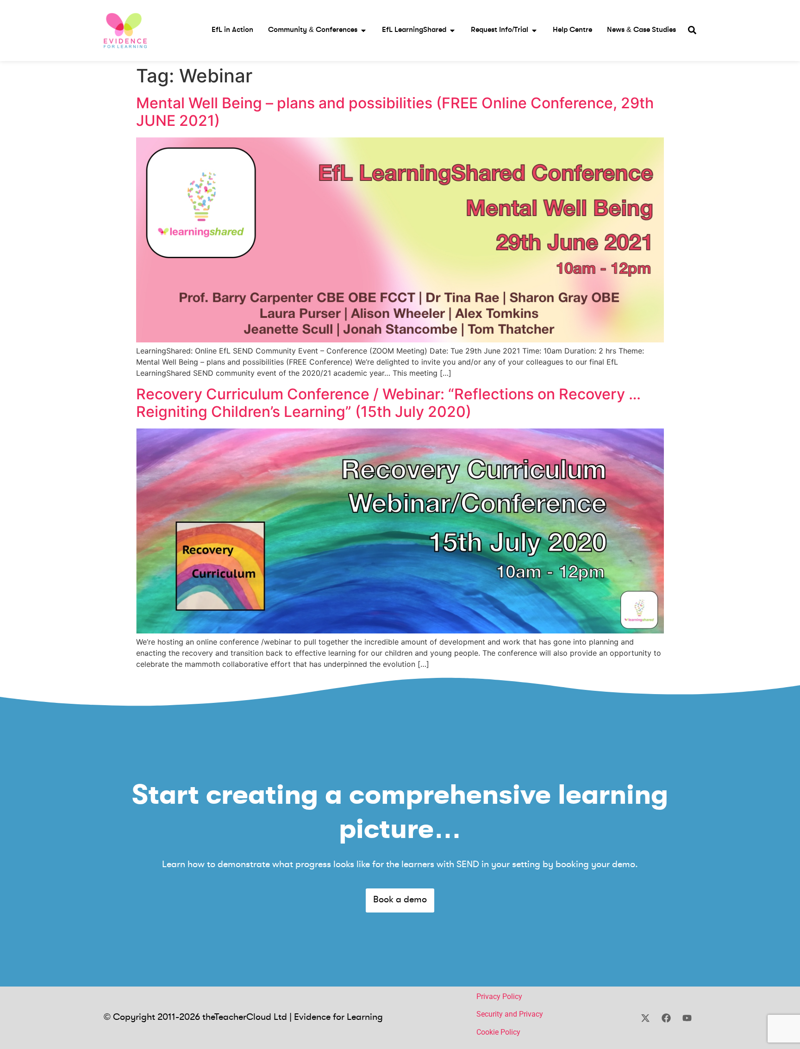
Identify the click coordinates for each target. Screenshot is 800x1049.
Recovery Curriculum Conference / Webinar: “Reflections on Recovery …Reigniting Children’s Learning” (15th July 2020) (388, 403)
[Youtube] (687, 1018)
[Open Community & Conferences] (363, 30)
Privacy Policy (499, 996)
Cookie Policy (498, 1032)
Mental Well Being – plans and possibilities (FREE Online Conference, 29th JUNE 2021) (395, 112)
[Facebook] (666, 1018)
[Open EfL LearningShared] (452, 30)
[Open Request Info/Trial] (534, 30)
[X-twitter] (645, 1018)
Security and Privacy (509, 1014)
